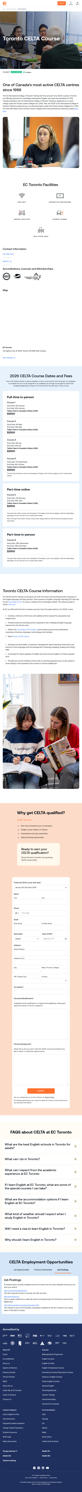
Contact (62, 3)
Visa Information (9, 1419)
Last (43, 898)
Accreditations (8, 1359)
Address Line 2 (19, 958)
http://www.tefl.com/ (11, 1297)
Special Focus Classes (50, 1404)
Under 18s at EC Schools (12, 1390)
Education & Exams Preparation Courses (57, 1372)
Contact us (7, 1399)
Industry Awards (9, 1372)
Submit (41, 1091)
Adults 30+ (7, 1456)
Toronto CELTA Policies (20, 636)
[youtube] (47, 1468)
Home (3, 9)
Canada (45, 1419)
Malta (44, 1432)
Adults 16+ (46, 1451)
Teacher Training (11, 9)
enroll (6, 261)
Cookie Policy (53, 1478)
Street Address (19, 949)
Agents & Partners (10, 1368)
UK (43, 1423)
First (15, 898)
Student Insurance (10, 1432)
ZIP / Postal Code (20, 977)
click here (11, 605)
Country (44, 977)
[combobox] (17, 913)
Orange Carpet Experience (13, 1428)
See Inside (8, 358)
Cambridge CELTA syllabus (27, 630)
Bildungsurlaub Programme (52, 1354)
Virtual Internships (49, 1399)
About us (6, 1363)
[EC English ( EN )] (5, 3)
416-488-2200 (8, 254)
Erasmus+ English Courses (52, 1377)
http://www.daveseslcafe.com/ (15, 1291)
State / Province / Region (50, 967)
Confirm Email (47, 923)
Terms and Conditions (31, 1478)
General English (48, 1386)
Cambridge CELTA (15, 602)
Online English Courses (50, 1381)
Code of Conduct (9, 1395)
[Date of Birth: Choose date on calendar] (65, 939)
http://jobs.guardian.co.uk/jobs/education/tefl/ (21, 1305)
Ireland (44, 1428)
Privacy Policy (43, 1478)
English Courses (48, 1359)
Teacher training (9, 1461)
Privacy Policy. (49, 1097)
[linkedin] (43, 1468)
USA (43, 1414)
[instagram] (34, 1468)
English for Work (48, 1363)
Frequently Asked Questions (13, 1423)
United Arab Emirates (50, 1441)
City (15, 967)
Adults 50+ (46, 1456)
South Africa (47, 1437)
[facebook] (38, 1468)
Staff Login (7, 1437)
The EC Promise (9, 1377)
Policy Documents (10, 1441)
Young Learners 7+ (10, 1451)
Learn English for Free (11, 1414)
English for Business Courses (53, 1368)
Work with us (8, 1386)
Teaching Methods (49, 1390)
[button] (71, 3)
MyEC (5, 1381)
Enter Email (18, 923)
